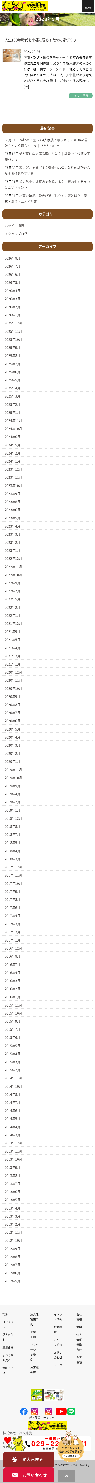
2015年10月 (13, 1013)
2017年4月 (12, 915)
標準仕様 (7, 1347)
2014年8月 (12, 1094)
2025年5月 (12, 380)
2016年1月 (12, 997)
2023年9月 (12, 493)
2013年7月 (12, 1183)
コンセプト (7, 1324)
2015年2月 (12, 1070)
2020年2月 (12, 753)
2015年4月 (12, 1053)
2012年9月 (12, 1248)
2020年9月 (12, 696)
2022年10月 (13, 575)
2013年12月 (13, 1143)
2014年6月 (12, 1110)
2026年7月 (12, 266)
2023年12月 (13, 469)
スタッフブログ (16, 233)
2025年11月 (13, 331)
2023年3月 (12, 534)
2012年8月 (12, 1256)
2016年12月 (13, 948)
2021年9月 (12, 631)
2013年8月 (12, 1175)
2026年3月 (12, 298)
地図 (79, 1327)
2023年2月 (12, 542)
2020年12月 (13, 672)
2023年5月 (12, 518)
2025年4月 (12, 388)
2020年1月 (12, 761)
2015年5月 (12, 1045)
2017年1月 (12, 940)
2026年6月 (12, 274)
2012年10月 (13, 1240)
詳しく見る (80, 95)
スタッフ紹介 (58, 1342)
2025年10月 (13, 339)
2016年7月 (12, 964)
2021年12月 (13, 623)
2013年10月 (13, 1159)
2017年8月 (12, 899)
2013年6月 (12, 1191)
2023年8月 (12, 501)
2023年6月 (12, 509)
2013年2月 (12, 1224)
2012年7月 (12, 1264)
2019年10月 (13, 777)
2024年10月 (13, 428)
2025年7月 (12, 364)
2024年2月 (12, 453)
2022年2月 (12, 607)
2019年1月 (12, 810)
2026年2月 (12, 307)
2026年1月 (12, 315)
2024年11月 (13, 420)
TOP (5, 1314)
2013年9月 (12, 1167)
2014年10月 (13, 1086)
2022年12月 (13, 558)
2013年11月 (13, 1151)
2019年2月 (12, 802)
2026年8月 (12, 258)
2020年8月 (12, 704)
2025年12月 (13, 323)
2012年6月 (12, 1273)
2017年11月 (13, 875)
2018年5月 (12, 842)
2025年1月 (12, 412)
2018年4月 (12, 851)
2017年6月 (12, 907)
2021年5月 (12, 639)
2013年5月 (12, 1199)
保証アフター (7, 1370)
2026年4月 (12, 290)
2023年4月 (12, 526)
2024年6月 (12, 436)
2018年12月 (13, 818)
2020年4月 (12, 737)
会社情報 (79, 1317)
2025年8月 (12, 355)
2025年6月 (12, 372)
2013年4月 (12, 1208)
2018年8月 (12, 826)
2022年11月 (13, 566)
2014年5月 (12, 1118)
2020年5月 (12, 729)
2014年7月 (12, 1102)
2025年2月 (12, 404)
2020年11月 (13, 680)
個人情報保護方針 (79, 1342)
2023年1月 (12, 550)
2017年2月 (12, 932)
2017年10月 (13, 883)
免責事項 (79, 1360)
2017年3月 (12, 924)
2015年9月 (12, 1021)
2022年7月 (12, 591)
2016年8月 (12, 956)
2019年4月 (12, 794)
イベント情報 (58, 1317)
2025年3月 (12, 396)
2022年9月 (12, 583)
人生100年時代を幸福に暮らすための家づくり (41, 40)
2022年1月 (12, 615)
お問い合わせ (58, 1355)
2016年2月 (12, 988)
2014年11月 (13, 1078)
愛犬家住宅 (7, 1337)
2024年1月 (12, 461)
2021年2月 (12, 656)
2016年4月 (12, 972)
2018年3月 (12, 859)
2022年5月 (12, 599)
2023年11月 (13, 477)
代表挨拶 (58, 1330)
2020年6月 (12, 720)
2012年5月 (12, 1281)
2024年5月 (12, 445)
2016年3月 (12, 980)
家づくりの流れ (7, 1358)
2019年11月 (13, 769)
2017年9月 (12, 891)
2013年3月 (12, 1216)
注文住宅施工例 (34, 1319)
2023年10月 (13, 485)
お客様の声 (34, 1370)
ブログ (58, 1365)
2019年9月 (12, 786)
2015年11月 (13, 1005)
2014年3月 (12, 1135)
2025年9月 (12, 347)
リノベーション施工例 (34, 1352)
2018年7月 (12, 834)
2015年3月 (12, 1062)
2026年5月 (12, 282)
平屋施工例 (34, 1334)
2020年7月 (12, 712)
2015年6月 (12, 1037)
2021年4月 (12, 648)
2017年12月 (13, 867)
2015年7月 (12, 1029)
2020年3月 (12, 745)
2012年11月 (13, 1232)
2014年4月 (12, 1127)
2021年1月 (12, 664)
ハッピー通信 (14, 225)
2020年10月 (13, 688)
